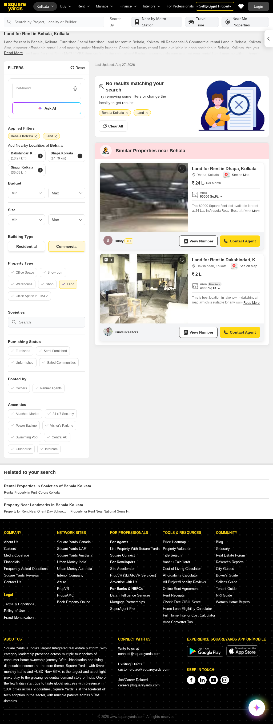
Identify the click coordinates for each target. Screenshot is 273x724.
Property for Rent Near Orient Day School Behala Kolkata (35, 511)
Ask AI (50, 108)
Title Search (172, 555)
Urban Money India (71, 562)
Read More (13, 53)
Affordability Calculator (180, 575)
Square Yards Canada (74, 542)
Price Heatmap (174, 542)
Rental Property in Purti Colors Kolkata (32, 492)
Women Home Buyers (233, 602)
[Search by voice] (75, 88)
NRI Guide (224, 595)
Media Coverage (16, 555)
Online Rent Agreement (181, 589)
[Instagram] (224, 680)
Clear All (115, 126)
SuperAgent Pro (122, 609)
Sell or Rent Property (215, 6)
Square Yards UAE (71, 549)
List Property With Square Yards (135, 549)
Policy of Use (14, 611)
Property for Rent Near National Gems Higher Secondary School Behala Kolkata (101, 511)
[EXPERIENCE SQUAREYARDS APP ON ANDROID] (205, 655)
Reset (80, 68)
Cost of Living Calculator (182, 569)
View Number (201, 241)
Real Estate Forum (230, 555)
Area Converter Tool (178, 622)
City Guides (225, 569)
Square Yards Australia (74, 555)
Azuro (61, 582)
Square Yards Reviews (21, 575)
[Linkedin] (202, 680)
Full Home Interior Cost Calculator (189, 615)
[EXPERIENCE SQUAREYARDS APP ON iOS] (242, 655)
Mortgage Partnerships (127, 602)
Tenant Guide (226, 589)
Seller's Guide (226, 582)
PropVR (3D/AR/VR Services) (133, 575)
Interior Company (70, 575)
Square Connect (122, 555)
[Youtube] (213, 680)
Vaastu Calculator (176, 562)
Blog (219, 542)
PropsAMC (65, 595)
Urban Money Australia (74, 569)
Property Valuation (177, 549)
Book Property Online (73, 602)
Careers (10, 549)
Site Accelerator (122, 569)
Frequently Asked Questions (26, 569)
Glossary (223, 549)
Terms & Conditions (19, 604)
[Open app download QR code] (268, 38)
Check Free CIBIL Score (182, 602)
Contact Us (12, 582)
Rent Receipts (174, 595)
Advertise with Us (123, 582)
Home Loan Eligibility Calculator (187, 609)
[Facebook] (191, 680)
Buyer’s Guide (227, 575)
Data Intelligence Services (130, 595)
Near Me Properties (241, 22)
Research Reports (230, 562)
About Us (11, 542)
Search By (116, 22)
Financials (12, 562)
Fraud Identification (19, 617)
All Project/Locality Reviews (184, 582)
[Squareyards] (15, 7)
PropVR (63, 589)
